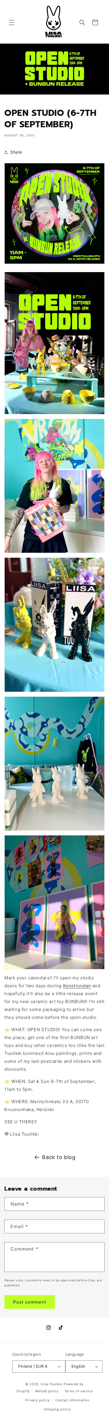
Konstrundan (77, 985)
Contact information (72, 1400)
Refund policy (47, 1391)
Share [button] (16, 152)
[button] (11, 22)
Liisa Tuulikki (52, 1384)
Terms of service (79, 1391)
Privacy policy (37, 1400)
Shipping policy (57, 1409)
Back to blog (58, 1157)
